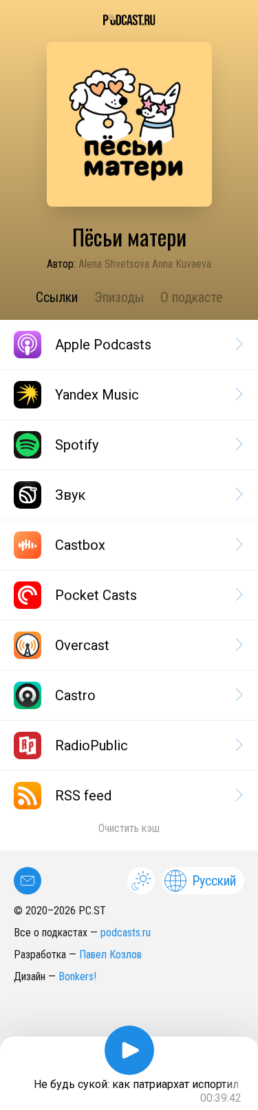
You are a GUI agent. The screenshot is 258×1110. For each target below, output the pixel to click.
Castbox (80, 545)
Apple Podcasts (103, 344)
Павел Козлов (110, 954)
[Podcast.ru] (129, 19)
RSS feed (83, 795)
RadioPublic (91, 745)
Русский (214, 880)
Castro (75, 695)
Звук (70, 495)
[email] (27, 880)
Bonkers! (77, 976)
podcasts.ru (125, 932)
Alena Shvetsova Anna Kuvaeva (144, 263)
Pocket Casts (96, 595)
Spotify (76, 445)
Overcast (82, 645)
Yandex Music (97, 394)
